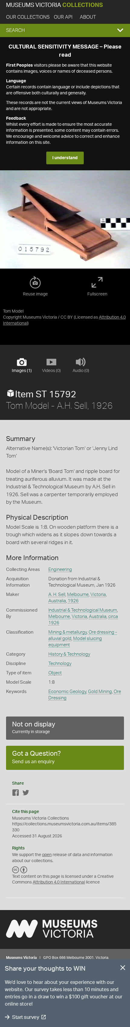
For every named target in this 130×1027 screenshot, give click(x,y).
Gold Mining (100, 691)
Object (55, 673)
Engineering (60, 569)
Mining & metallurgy (67, 632)
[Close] (122, 969)
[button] (65, 30)
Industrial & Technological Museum (82, 610)
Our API (63, 17)
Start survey (25, 1017)
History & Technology (69, 654)
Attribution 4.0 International (59, 882)
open (47, 855)
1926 (73, 601)
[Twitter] (25, 794)
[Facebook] (15, 794)
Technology (59, 663)
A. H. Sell (56, 594)
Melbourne (78, 594)
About (88, 17)
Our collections (28, 17)
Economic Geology (67, 691)
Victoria (98, 594)
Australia (57, 601)
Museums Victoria (54, 5)
